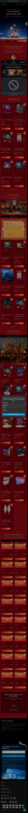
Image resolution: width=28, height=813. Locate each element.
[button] (14, 405)
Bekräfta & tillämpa (13, 414)
